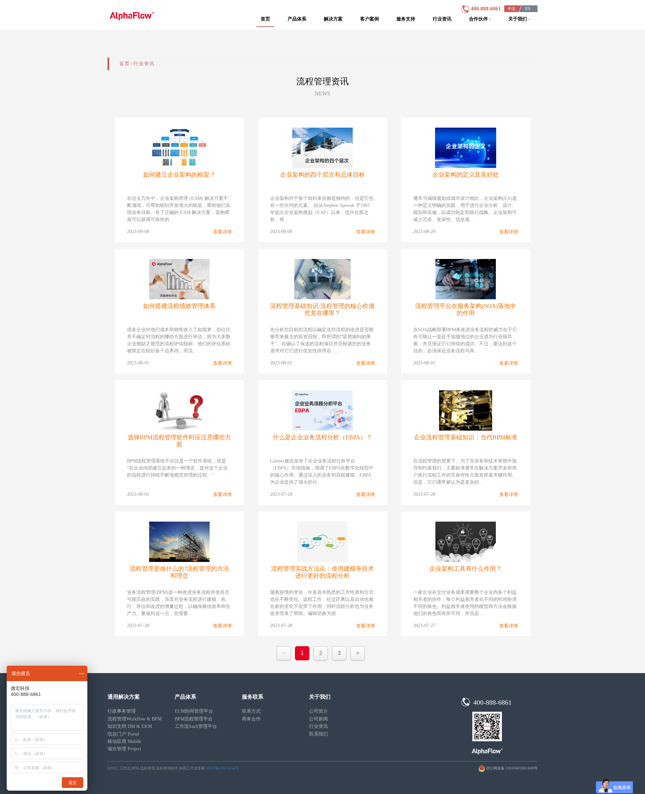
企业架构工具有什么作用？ (465, 568)
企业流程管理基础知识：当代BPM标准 (465, 437)
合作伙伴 (479, 18)
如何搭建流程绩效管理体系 (179, 306)
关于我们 (518, 18)
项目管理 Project (124, 748)
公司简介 (318, 711)
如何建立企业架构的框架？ (179, 174)
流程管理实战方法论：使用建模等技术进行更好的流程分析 (322, 572)
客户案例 (369, 18)
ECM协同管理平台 (194, 711)
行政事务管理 (122, 711)
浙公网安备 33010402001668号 (512, 768)
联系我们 (318, 734)
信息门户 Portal (123, 734)
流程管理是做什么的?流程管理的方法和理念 (179, 572)
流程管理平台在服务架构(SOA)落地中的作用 (465, 309)
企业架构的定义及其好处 (465, 174)
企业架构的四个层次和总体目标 (322, 174)
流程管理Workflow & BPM (135, 718)
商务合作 (251, 718)
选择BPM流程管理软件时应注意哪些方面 (179, 441)
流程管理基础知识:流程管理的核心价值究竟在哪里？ (322, 309)
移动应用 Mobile (124, 741)
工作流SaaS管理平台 (196, 726)
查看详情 (222, 231)
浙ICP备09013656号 (222, 768)
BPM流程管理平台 (194, 718)
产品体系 (297, 18)
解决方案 (333, 18)
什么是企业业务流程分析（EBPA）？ (322, 437)
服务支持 (405, 18)
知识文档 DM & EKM (130, 726)
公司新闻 (318, 718)
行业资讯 (442, 18)
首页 (265, 18)
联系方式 (251, 711)
